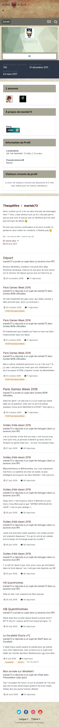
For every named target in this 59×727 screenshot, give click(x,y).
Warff (40, 639)
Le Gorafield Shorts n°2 (16, 635)
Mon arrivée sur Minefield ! (18, 671)
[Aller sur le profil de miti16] (9, 99)
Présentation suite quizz (15, 677)
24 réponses (29, 599)
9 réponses (27, 658)
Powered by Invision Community (29, 722)
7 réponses (32, 307)
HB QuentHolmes (13, 582)
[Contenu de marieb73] (29, 56)
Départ (8, 258)
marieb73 (31, 205)
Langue (23, 719)
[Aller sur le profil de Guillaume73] (23, 99)
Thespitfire (11, 205)
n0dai (40, 674)
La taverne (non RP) (45, 261)
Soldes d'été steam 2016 (17, 425)
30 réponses (29, 448)
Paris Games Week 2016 (17, 287)
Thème (35, 719)
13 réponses (29, 694)
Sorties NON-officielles (14, 293)
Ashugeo (42, 428)
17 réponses (35, 278)
